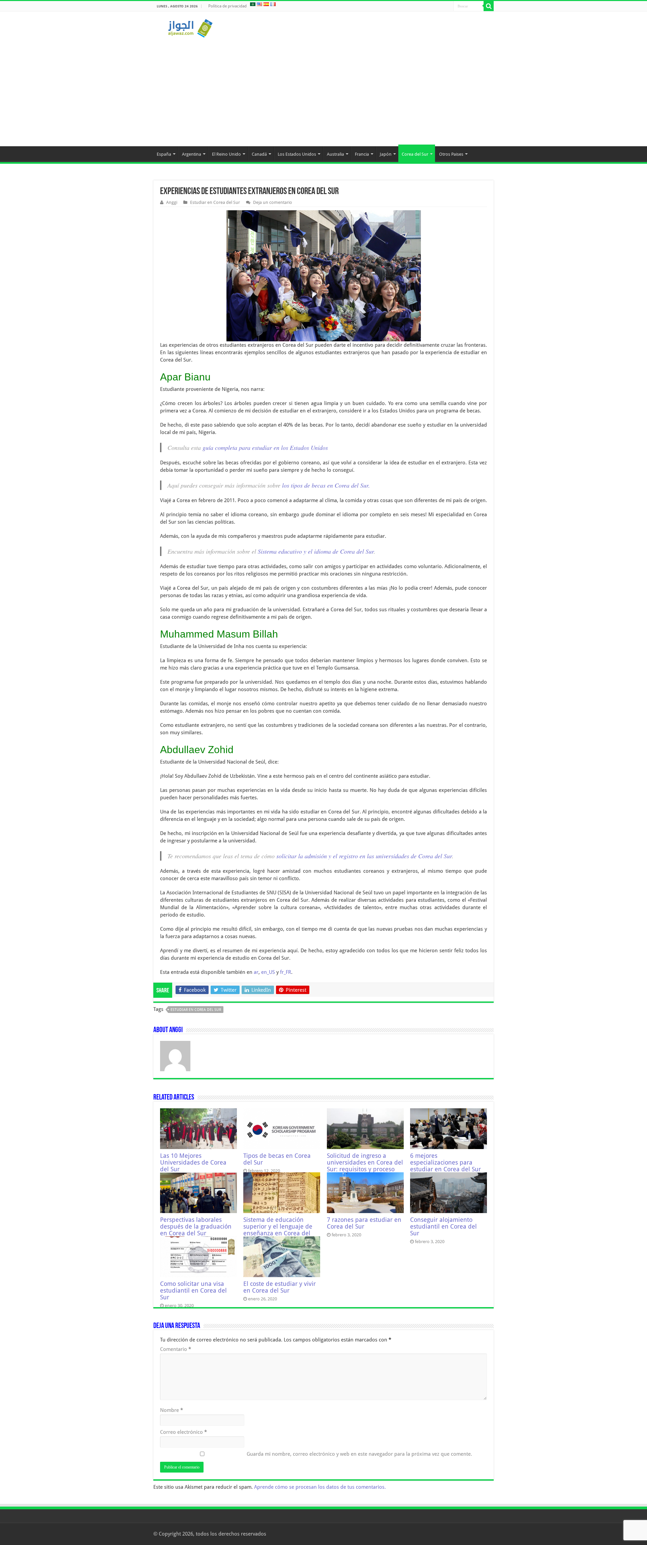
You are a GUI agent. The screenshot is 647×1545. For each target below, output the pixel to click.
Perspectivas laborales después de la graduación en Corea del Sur (196, 1226)
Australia (335, 154)
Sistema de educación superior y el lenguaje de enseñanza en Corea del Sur (277, 1229)
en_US (268, 972)
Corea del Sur (415, 154)
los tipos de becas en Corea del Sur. (326, 485)
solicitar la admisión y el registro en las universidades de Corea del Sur (363, 856)
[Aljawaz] (190, 27)
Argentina (191, 154)
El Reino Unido (226, 154)
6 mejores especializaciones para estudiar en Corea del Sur (445, 1162)
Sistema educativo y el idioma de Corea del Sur (316, 551)
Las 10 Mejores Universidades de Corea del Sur (193, 1162)
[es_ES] (266, 4)
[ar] (252, 4)
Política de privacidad (227, 6)
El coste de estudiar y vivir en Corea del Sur (279, 1287)
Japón (386, 154)
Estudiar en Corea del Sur (215, 202)
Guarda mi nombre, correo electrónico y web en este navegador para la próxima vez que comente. (359, 1454)
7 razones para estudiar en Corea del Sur (364, 1223)
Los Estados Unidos (297, 154)
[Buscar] (489, 6)
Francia (362, 154)
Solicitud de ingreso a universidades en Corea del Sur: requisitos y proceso (365, 1162)
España (164, 154)
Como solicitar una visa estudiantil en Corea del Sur (193, 1290)
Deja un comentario (272, 202)
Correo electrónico (183, 1432)
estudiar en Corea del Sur (196, 1010)
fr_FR (285, 972)
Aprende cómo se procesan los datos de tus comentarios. (320, 1487)
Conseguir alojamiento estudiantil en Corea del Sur (443, 1226)
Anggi (171, 202)
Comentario (175, 1349)
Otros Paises (451, 154)
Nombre (171, 1410)
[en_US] (259, 4)
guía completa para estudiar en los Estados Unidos (265, 447)
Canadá (259, 154)
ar (256, 972)
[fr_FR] (273, 4)
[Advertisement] (323, 89)
